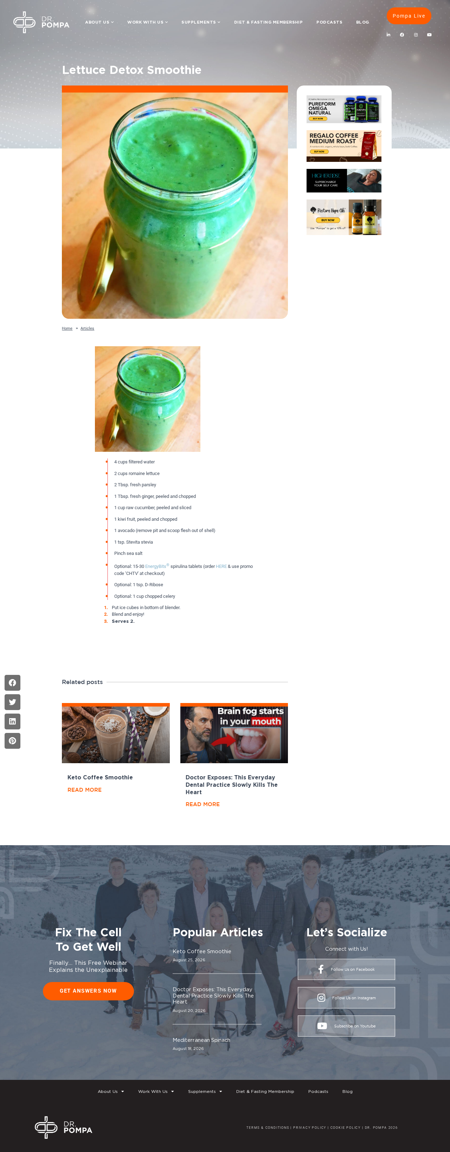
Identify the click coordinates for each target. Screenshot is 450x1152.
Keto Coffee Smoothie (100, 777)
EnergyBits (157, 566)
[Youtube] (429, 35)
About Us (97, 22)
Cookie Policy (345, 1127)
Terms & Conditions (267, 1127)
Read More (85, 790)
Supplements (198, 22)
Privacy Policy (309, 1127)
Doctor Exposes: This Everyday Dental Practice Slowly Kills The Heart (232, 784)
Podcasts (329, 22)
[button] (12, 683)
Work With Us (145, 22)
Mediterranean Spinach (201, 1040)
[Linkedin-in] (388, 35)
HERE (221, 566)
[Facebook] (402, 35)
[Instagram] (415, 35)
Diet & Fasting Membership (268, 22)
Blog (362, 22)
